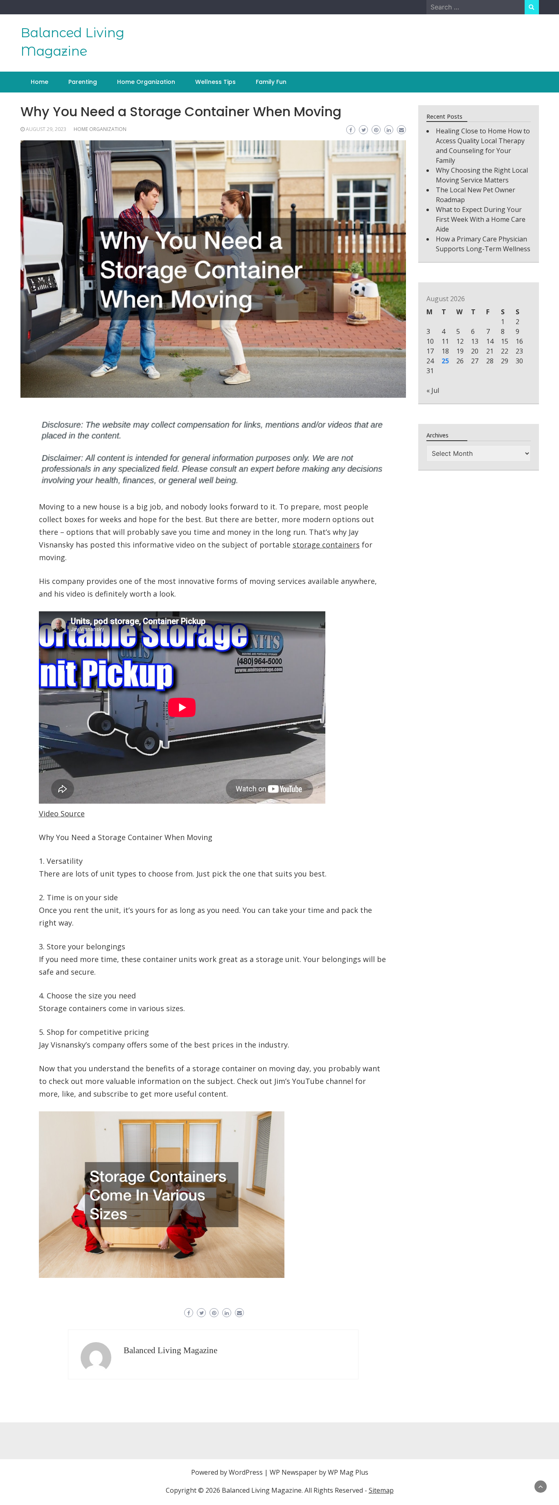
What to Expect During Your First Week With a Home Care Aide (480, 219)
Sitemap (381, 1490)
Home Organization (146, 82)
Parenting (82, 82)
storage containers (326, 545)
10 (430, 341)
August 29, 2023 (46, 129)
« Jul (432, 390)
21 (490, 351)
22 (504, 351)
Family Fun (271, 82)
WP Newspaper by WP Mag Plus (319, 1472)
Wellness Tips (215, 82)
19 (460, 351)
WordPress (246, 1472)
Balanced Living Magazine (170, 1350)
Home (39, 82)
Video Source (62, 813)
